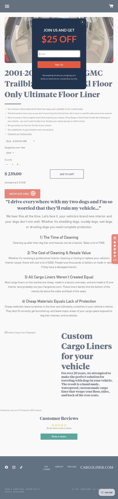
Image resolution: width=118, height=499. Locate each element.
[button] (82, 22)
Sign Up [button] (59, 64)
